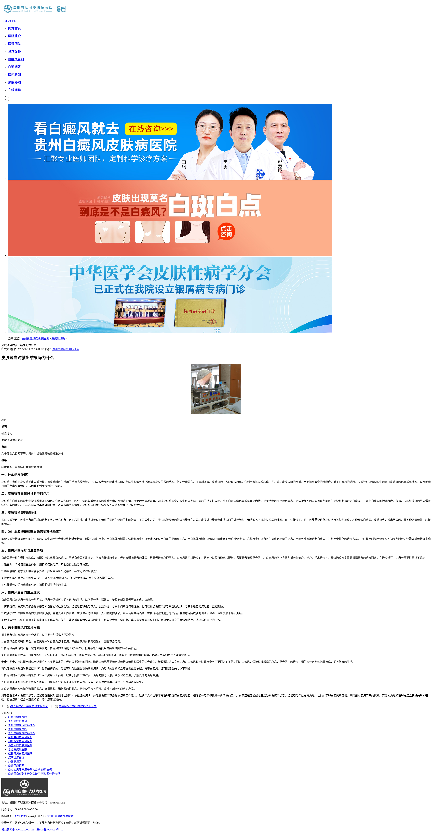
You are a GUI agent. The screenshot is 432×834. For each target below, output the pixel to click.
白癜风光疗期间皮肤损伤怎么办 (78, 706)
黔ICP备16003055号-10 (49, 829)
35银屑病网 (15, 761)
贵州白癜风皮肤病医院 (35, 338)
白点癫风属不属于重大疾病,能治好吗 (30, 769)
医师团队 (14, 44)
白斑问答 (14, 67)
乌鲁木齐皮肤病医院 (20, 745)
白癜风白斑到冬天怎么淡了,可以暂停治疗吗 (34, 773)
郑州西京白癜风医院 (20, 741)
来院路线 (14, 82)
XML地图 (20, 816)
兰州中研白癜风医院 (20, 737)
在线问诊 (14, 90)
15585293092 (8, 21)
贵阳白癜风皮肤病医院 (21, 733)
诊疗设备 (14, 51)
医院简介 (14, 36)
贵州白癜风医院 (17, 729)
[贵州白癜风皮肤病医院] (35, 15)
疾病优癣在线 (16, 757)
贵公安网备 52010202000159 (18, 829)
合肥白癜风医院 (17, 749)
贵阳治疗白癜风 (17, 721)
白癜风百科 (16, 59)
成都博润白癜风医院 (20, 753)
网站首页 (14, 28)
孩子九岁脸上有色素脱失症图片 (29, 706)
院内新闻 (14, 74)
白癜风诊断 (58, 338)
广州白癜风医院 (17, 717)
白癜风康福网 (16, 765)
